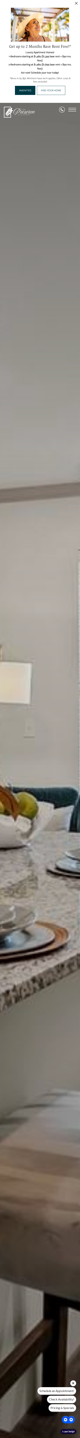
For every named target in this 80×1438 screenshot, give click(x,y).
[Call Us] (62, 110)
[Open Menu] (72, 109)
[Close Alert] (76, 4)
